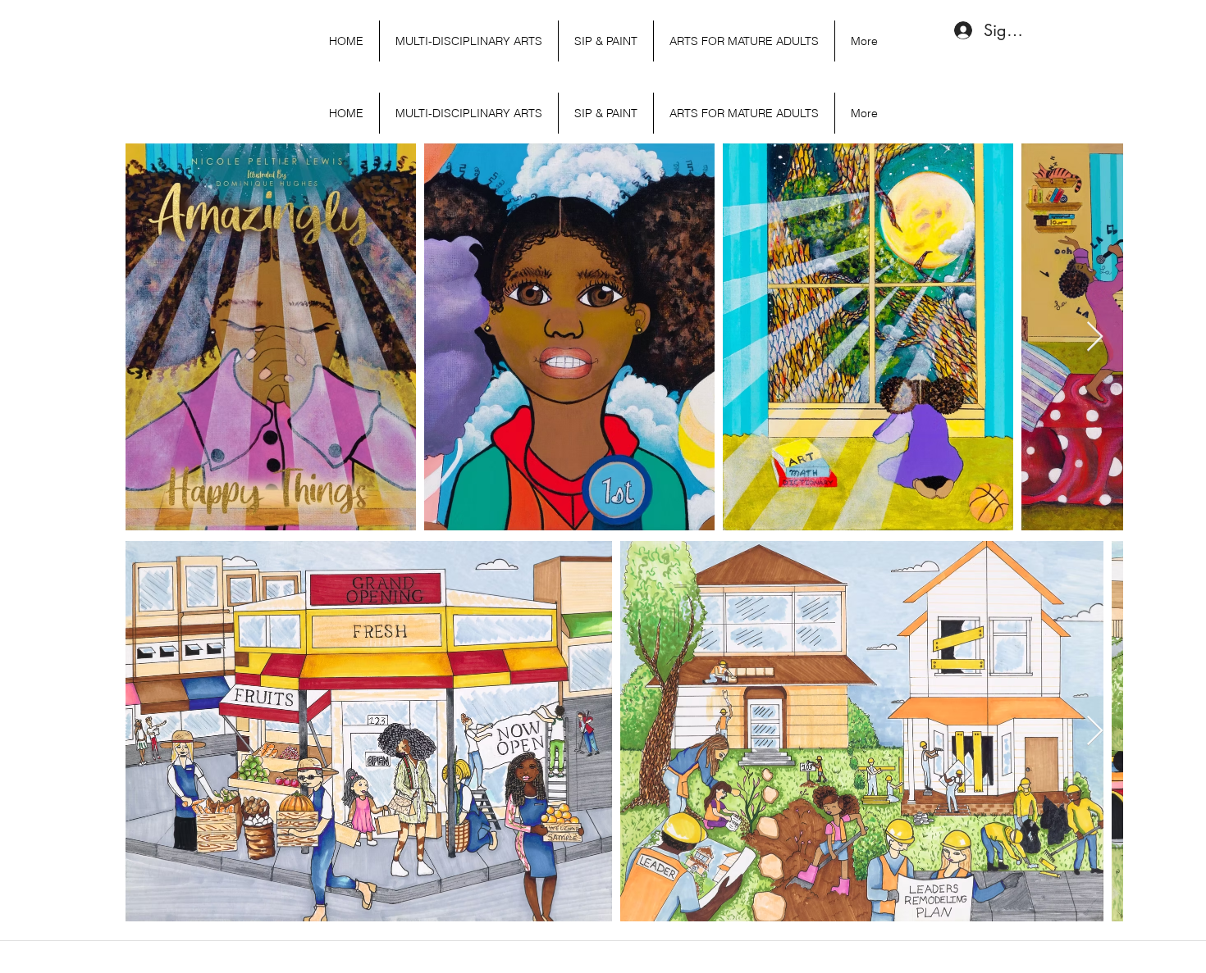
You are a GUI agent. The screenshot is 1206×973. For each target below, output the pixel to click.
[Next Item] (1094, 337)
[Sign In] (959, 30)
